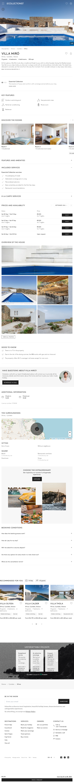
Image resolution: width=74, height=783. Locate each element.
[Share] (70, 53)
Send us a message (61, 729)
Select (67, 215)
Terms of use (24, 757)
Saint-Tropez (8, 734)
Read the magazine (27, 728)
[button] (37, 429)
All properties (5, 48)
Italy (6, 740)
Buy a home (24, 737)
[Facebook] (61, 757)
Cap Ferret (8, 737)
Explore (37, 479)
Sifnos (25, 48)
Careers (58, 739)
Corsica (7, 731)
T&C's (30, 757)
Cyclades (19, 48)
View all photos (8, 337)
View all (7, 743)
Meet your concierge (27, 731)
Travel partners (25, 734)
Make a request (37, 780)
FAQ (57, 736)
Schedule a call (10, 382)
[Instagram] (65, 757)
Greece (13, 48)
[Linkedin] (68, 757)
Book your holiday (26, 725)
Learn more (12, 86)
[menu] (67, 3)
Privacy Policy (30, 711)
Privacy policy (8, 757)
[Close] (3, 3)
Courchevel (8, 728)
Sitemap (34, 757)
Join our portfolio (42, 725)
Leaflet (53, 438)
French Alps (8, 725)
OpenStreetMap (61, 438)
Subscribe (64, 701)
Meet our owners (42, 728)
